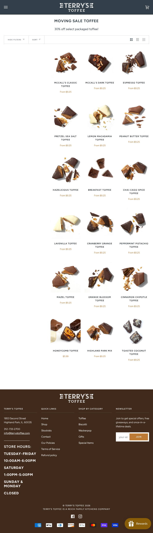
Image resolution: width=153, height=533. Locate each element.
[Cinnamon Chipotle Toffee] (134, 277)
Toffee (82, 418)
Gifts (81, 436)
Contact (46, 436)
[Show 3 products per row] (138, 40)
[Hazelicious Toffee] (66, 170)
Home (44, 418)
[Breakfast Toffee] (100, 170)
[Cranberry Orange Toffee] (100, 224)
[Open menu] (9, 7)
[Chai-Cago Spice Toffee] (134, 170)
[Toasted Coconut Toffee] (134, 331)
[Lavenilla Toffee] (66, 224)
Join (139, 437)
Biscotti (83, 424)
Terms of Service (50, 448)
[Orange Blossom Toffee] (100, 277)
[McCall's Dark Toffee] (100, 63)
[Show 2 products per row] (131, 40)
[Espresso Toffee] (134, 63)
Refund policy (49, 455)
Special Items (86, 442)
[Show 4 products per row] (145, 40)
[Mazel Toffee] (66, 277)
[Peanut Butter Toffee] (134, 117)
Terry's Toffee (74, 505)
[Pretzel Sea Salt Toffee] (66, 117)
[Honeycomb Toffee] (66, 331)
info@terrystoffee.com (17, 433)
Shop (44, 424)
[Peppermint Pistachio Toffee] (134, 224)
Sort (35, 40)
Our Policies (48, 442)
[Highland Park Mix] (100, 331)
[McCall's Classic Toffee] (66, 63)
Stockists (46, 430)
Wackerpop (85, 430)
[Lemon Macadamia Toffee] (100, 117)
